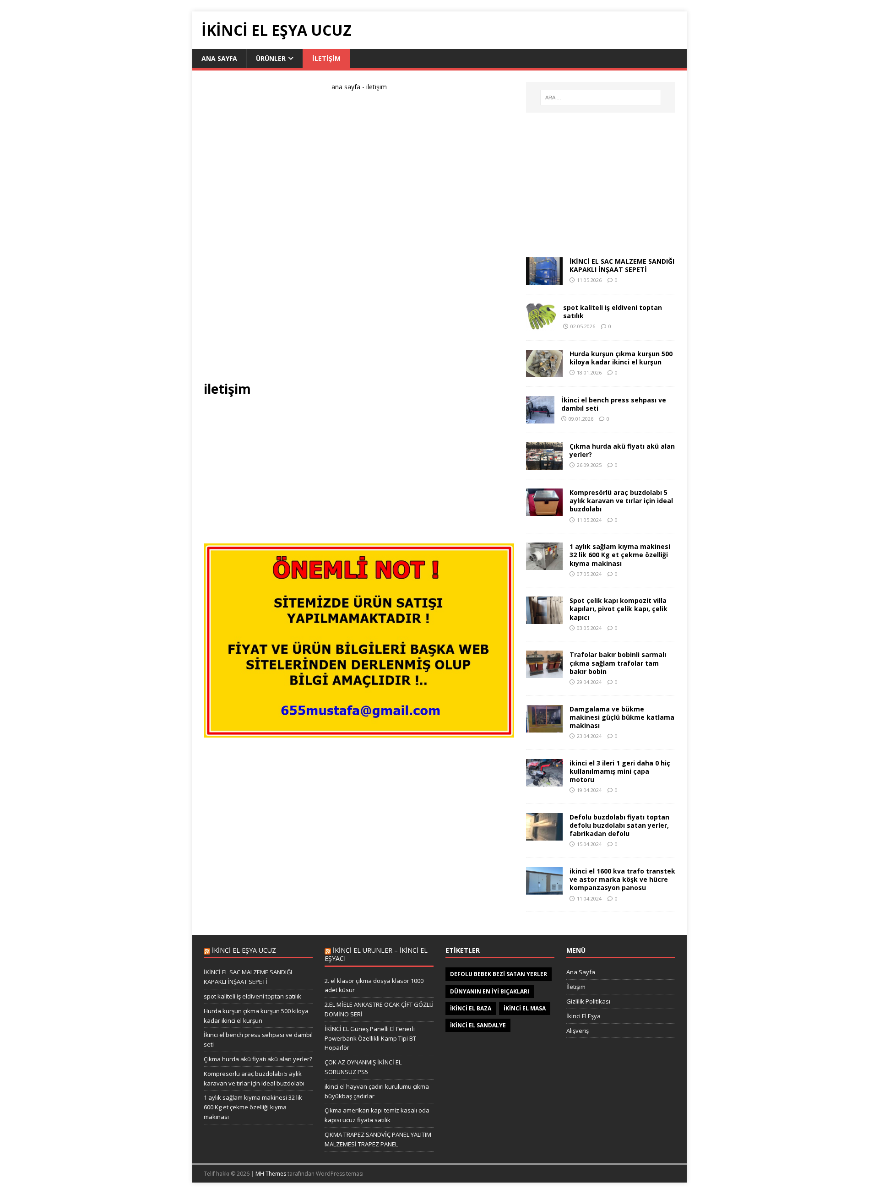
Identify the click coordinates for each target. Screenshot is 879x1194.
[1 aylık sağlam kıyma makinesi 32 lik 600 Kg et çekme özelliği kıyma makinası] (544, 564)
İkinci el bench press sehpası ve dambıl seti (613, 404)
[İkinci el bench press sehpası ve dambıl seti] (540, 418)
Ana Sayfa (580, 972)
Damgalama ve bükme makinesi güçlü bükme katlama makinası (622, 717)
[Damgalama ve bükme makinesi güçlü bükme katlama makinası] (544, 726)
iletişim (326, 58)
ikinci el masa (525, 1008)
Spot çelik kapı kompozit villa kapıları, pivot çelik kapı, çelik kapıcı (618, 608)
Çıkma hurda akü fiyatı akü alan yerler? (622, 450)
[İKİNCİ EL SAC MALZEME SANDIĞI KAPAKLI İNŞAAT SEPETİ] (544, 279)
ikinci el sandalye (478, 1025)
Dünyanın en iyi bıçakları (489, 991)
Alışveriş (577, 1030)
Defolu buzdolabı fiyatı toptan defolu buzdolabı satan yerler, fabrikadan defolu (619, 825)
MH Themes (270, 1174)
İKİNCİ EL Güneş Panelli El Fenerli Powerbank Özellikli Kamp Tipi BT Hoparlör (370, 1038)
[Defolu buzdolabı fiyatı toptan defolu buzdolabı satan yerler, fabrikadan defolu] (544, 835)
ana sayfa (219, 58)
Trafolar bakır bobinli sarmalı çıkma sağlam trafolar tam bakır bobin (618, 662)
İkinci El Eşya (583, 1016)
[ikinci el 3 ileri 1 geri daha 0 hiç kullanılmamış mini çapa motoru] (544, 780)
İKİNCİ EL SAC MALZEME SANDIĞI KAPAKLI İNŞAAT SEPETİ (622, 265)
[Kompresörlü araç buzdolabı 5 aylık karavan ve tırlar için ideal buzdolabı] (544, 510)
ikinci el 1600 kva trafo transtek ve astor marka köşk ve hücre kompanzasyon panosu (622, 879)
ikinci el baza (470, 1008)
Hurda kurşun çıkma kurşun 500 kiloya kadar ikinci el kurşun (621, 357)
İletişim (576, 986)
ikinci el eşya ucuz (244, 950)
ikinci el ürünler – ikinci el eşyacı (376, 954)
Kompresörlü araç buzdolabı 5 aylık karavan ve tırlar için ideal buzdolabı (621, 500)
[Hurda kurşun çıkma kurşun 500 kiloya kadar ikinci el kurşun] (544, 372)
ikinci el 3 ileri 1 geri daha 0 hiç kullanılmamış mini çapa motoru (620, 771)
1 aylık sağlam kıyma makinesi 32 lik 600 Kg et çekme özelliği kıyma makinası (620, 554)
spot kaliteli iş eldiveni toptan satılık (612, 311)
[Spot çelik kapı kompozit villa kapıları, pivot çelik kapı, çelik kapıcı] (544, 618)
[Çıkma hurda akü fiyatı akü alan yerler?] (544, 464)
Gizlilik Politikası (588, 1001)
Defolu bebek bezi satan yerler (498, 974)
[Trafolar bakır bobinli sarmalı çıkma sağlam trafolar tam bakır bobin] (544, 672)
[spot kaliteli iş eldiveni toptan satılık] (541, 325)
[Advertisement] (359, 240)
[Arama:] (600, 97)
